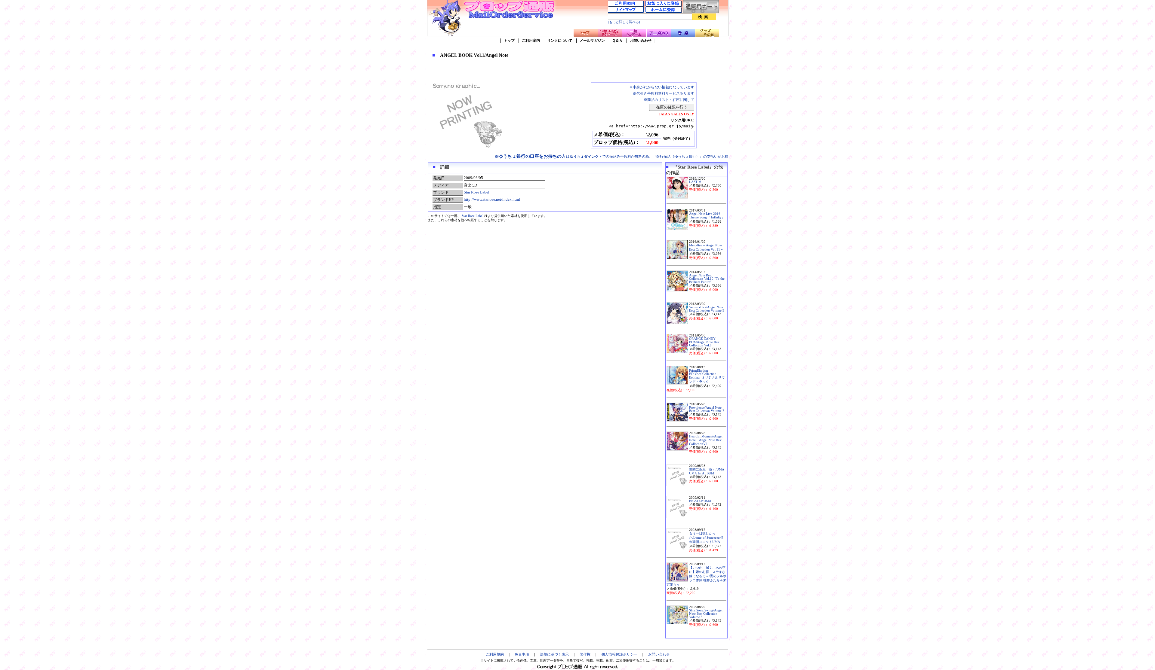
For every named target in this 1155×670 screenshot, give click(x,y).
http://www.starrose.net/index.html (492, 199)
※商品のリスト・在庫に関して (669, 100)
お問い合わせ (640, 40)
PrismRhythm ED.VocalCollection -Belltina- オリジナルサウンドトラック (707, 376)
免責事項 (522, 654)
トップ (509, 40)
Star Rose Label (476, 192)
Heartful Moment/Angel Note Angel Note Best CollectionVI (705, 440)
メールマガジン (592, 40)
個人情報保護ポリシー (619, 654)
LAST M (695, 182)
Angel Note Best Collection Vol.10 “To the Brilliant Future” (707, 279)
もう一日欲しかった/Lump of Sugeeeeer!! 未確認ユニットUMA (706, 538)
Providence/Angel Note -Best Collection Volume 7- (707, 409)
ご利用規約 (495, 654)
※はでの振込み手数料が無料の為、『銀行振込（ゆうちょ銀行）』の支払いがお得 (611, 156)
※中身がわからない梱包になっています (661, 87)
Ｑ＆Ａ (617, 40)
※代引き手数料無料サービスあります (663, 93)
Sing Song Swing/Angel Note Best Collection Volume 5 (705, 614)
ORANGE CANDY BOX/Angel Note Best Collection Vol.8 (704, 342)
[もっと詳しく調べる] (624, 22)
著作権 (585, 654)
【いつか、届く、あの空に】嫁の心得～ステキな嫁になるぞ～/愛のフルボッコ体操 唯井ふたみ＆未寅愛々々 (696, 576)
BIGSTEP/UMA (700, 501)
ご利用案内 (531, 40)
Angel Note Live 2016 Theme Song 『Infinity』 (707, 215)
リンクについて (559, 40)
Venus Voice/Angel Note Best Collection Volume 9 (706, 309)
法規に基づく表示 (554, 654)
